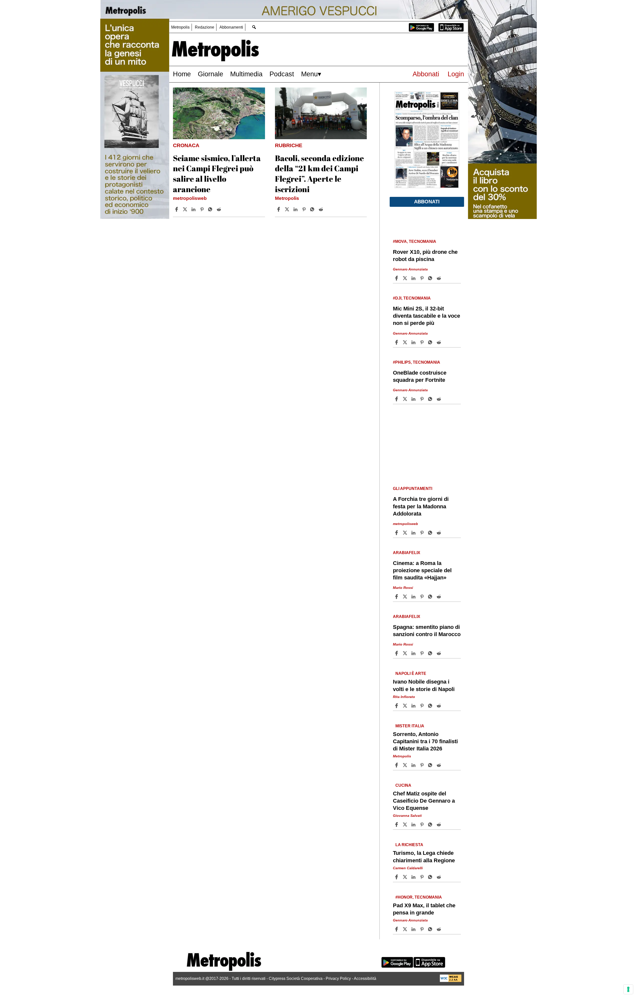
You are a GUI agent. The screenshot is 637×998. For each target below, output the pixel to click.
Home (182, 74)
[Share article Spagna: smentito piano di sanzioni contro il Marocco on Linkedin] (414, 653)
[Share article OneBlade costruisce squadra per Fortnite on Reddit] (439, 398)
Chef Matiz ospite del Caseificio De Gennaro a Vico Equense (424, 800)
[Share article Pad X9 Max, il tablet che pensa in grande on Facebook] (397, 929)
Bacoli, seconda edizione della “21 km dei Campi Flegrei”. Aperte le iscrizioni (319, 173)
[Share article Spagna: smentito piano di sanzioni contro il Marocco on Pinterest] (422, 653)
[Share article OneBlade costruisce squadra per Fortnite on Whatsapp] (431, 398)
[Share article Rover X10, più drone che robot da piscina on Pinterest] (422, 278)
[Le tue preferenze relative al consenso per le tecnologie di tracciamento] (628, 989)
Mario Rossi (403, 588)
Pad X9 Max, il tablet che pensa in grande (424, 909)
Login (456, 74)
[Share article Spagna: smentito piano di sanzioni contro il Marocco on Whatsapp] (431, 653)
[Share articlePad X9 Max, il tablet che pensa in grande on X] (406, 929)
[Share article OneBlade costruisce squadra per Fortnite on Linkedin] (414, 398)
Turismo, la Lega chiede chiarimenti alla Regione (424, 856)
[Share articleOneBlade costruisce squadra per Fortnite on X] (406, 398)
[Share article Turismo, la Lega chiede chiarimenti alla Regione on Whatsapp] (431, 876)
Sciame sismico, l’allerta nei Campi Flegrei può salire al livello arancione (217, 173)
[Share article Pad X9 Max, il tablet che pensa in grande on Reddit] (439, 929)
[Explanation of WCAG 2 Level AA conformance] (451, 981)
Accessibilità (365, 978)
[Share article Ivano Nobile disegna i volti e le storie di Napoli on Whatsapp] (431, 705)
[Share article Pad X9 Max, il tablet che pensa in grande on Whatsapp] (431, 929)
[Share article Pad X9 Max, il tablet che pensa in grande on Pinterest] (422, 929)
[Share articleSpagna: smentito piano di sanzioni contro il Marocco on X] (406, 653)
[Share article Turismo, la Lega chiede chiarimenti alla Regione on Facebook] (397, 876)
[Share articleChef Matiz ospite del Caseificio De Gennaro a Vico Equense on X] (406, 824)
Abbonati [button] (427, 201)
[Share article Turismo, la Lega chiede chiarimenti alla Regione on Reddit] (439, 876)
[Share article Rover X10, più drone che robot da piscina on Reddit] (439, 278)
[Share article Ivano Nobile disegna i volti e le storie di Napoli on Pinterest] (422, 705)
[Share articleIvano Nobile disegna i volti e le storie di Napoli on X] (406, 705)
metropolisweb (190, 198)
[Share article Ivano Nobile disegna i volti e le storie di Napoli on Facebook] (397, 705)
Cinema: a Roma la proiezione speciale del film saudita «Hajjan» (422, 570)
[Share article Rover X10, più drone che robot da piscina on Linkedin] (414, 278)
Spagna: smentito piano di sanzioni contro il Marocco (427, 630)
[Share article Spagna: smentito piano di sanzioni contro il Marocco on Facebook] (397, 653)
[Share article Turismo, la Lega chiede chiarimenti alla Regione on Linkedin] (414, 876)
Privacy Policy (338, 978)
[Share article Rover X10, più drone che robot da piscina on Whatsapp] (431, 278)
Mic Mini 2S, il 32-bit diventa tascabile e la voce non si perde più (426, 315)
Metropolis (180, 27)
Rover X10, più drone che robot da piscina (425, 255)
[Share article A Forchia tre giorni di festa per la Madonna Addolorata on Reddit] (439, 532)
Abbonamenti (231, 27)
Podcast (281, 74)
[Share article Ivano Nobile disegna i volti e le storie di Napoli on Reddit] (439, 705)
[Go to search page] (254, 27)
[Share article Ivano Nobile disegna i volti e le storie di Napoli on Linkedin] (414, 705)
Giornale (210, 74)
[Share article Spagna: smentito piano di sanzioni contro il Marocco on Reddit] (439, 653)
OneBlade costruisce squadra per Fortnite (419, 376)
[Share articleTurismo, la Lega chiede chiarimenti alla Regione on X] (406, 876)
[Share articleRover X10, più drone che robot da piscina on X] (406, 278)
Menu (309, 74)
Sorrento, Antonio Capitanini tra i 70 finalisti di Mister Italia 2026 (425, 741)
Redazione (204, 27)
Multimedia (246, 74)
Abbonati (426, 74)
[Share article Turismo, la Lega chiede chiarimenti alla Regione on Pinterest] (422, 876)
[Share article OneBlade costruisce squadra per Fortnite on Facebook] (397, 398)
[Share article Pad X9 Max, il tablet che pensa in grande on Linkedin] (414, 929)
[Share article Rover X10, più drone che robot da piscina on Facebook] (397, 278)
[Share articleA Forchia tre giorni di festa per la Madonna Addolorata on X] (406, 532)
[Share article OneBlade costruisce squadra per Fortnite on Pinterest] (422, 398)
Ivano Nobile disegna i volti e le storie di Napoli (424, 685)
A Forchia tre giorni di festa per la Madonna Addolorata (421, 506)
